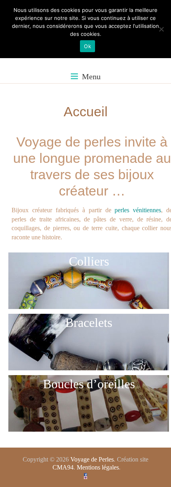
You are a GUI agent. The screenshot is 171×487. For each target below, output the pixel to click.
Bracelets (88, 322)
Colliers (89, 261)
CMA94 (63, 467)
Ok (87, 46)
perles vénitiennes (136, 210)
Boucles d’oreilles (89, 384)
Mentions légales (98, 467)
